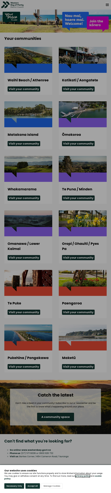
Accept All (33, 486)
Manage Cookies (52, 486)
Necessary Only (14, 486)
